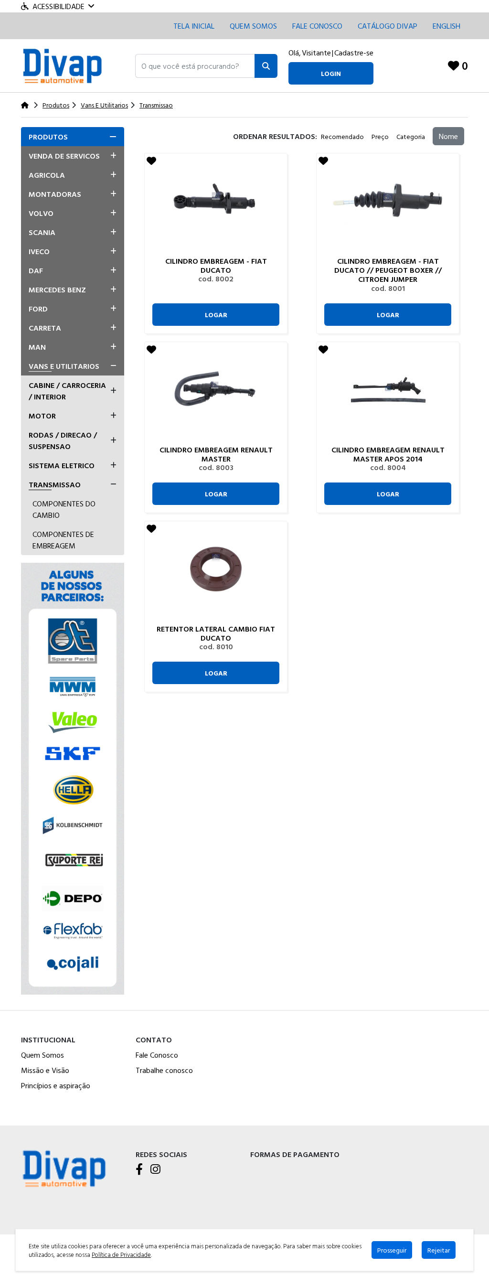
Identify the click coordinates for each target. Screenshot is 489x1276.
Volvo (41, 213)
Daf (36, 270)
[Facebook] (139, 1170)
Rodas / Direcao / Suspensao (63, 440)
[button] (195, 66)
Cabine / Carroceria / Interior (67, 390)
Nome (448, 136)
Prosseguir (391, 1250)
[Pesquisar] (266, 66)
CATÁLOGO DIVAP (387, 26)
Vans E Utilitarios (64, 366)
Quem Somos (253, 26)
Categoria (410, 136)
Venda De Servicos (64, 155)
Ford (38, 308)
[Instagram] (155, 1170)
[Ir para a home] (64, 1167)
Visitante (316, 52)
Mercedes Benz (57, 289)
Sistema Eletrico (62, 465)
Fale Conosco (157, 1055)
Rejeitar (438, 1250)
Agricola (47, 175)
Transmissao (55, 484)
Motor (42, 415)
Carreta (45, 327)
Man (37, 347)
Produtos (48, 136)
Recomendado (342, 136)
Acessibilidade (58, 6)
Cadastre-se (353, 52)
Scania (42, 232)
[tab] (72, 136)
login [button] (331, 73)
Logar (216, 315)
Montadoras (55, 194)
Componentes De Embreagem (63, 539)
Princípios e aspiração (55, 1085)
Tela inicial (193, 26)
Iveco (39, 251)
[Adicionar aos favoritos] (151, 160)
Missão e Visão (45, 1070)
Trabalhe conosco (164, 1070)
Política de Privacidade (121, 1254)
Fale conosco (317, 26)
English (446, 26)
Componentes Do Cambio (64, 509)
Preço (380, 136)
